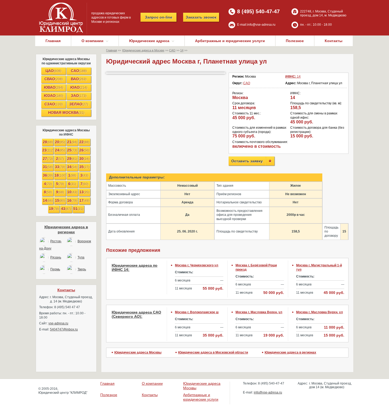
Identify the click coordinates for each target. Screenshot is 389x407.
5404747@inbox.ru (64, 329)
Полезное (295, 41)
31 (48, 167)
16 (72, 200)
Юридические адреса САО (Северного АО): (136, 314)
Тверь (82, 269)
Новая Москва (66, 112)
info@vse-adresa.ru (261, 24)
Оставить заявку (247, 161)
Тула (81, 257)
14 (48, 200)
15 (60, 200)
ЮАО (78, 87)
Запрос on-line (158, 17)
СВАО (53, 79)
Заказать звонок (201, 17)
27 (48, 158)
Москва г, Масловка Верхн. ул (259, 312)
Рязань (55, 257)
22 (84, 142)
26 (84, 150)
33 (60, 167)
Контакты (333, 41)
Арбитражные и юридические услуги (230, 41)
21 (72, 142)
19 (54, 209)
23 (47, 150)
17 (84, 200)
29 (72, 158)
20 (60, 142)
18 (60, 175)
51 (78, 209)
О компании (152, 383)
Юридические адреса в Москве (143, 50)
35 (84, 167)
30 (84, 158)
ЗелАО (78, 104)
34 (72, 167)
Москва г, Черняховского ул (196, 265)
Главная (53, 41)
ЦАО (53, 71)
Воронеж (84, 241)
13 (84, 192)
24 (60, 150)
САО (79, 71)
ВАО (79, 79)
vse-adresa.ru (58, 323)
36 (48, 175)
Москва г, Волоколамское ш (197, 312)
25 (72, 150)
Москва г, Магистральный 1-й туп (319, 267)
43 (66, 209)
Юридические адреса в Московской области (213, 352)
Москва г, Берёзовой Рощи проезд (256, 267)
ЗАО (79, 95)
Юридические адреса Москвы (66, 59)
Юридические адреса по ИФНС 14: (134, 267)
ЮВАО (53, 87)
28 (48, 142)
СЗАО (53, 104)
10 (72, 192)
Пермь (55, 269)
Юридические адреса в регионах (290, 352)
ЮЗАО (53, 95)
